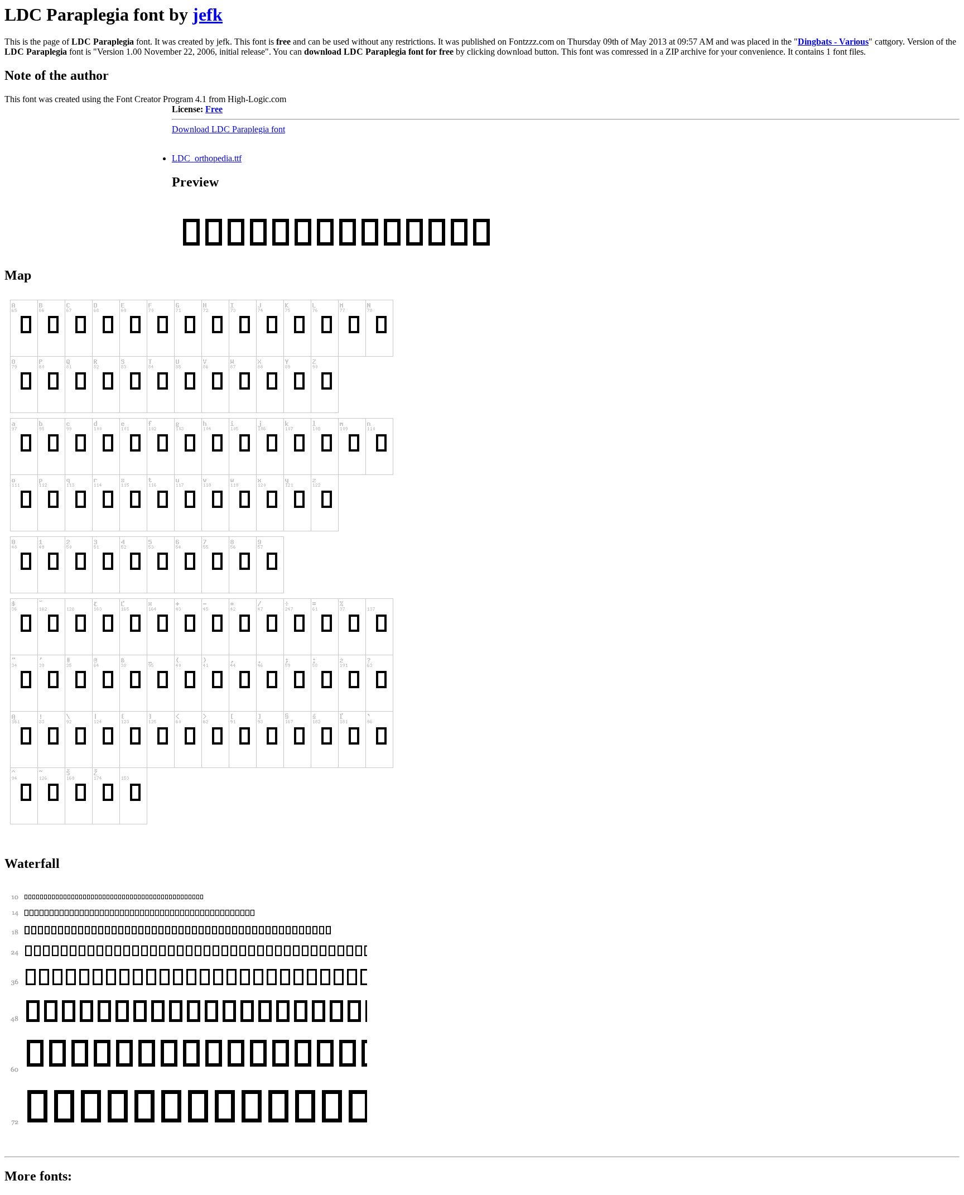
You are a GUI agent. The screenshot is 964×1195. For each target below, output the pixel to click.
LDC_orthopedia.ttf (207, 158)
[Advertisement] (88, 174)
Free (214, 109)
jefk (207, 14)
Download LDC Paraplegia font (228, 129)
